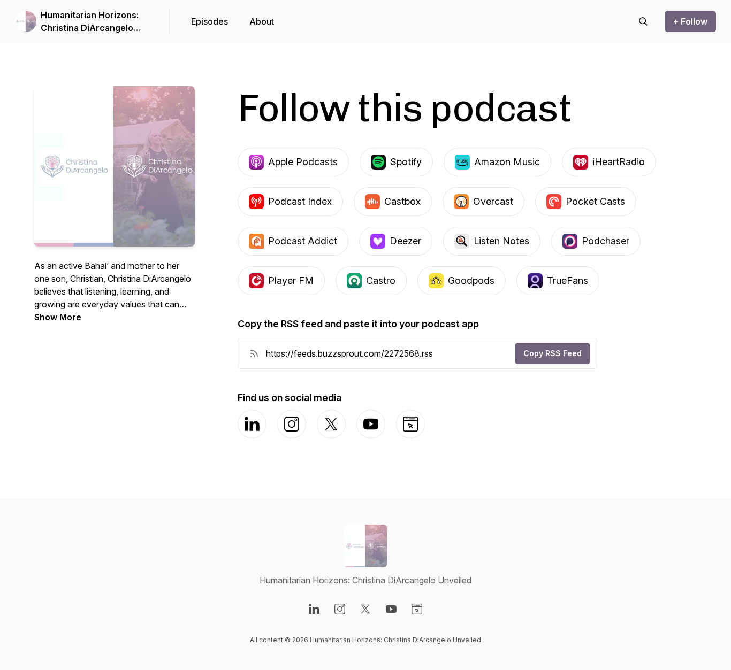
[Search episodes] (643, 21)
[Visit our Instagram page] (339, 609)
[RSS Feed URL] (254, 353)
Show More (57, 317)
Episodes (209, 21)
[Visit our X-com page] (365, 609)
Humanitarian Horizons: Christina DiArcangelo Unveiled (90, 22)
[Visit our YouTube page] (391, 609)
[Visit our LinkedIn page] (314, 609)
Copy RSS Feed (552, 353)
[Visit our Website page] (417, 609)
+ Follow (690, 21)
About (261, 21)
